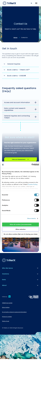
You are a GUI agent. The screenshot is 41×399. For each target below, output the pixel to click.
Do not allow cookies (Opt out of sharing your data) (20, 234)
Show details (31, 218)
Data (4, 280)
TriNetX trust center (7, 303)
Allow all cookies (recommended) (20, 224)
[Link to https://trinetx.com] (9, 3)
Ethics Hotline (5, 307)
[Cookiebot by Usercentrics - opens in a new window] (31, 165)
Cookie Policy (33, 184)
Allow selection (21, 229)
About (4, 285)
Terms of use (5, 321)
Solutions (5, 274)
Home (15, 37)
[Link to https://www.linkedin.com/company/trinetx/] (9, 297)
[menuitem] (20, 268)
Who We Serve (7, 268)
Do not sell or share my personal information (14, 312)
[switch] (36, 200)
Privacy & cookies (7, 316)
